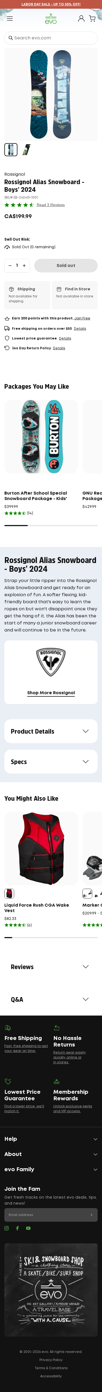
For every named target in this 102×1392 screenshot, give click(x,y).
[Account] (81, 18)
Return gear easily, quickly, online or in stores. (69, 1057)
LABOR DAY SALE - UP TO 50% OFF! (51, 4)
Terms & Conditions (51, 1368)
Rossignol (14, 174)
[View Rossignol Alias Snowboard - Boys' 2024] (10, 149)
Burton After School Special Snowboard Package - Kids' (35, 496)
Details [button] (80, 328)
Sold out (66, 266)
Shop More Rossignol (51, 693)
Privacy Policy (51, 1360)
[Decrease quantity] (10, 265)
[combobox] (51, 38)
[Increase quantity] (24, 265)
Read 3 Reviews (51, 205)
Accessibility (51, 1376)
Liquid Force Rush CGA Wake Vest (36, 908)
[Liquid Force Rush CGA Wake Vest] (41, 848)
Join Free (82, 318)
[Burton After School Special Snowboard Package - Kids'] (41, 436)
